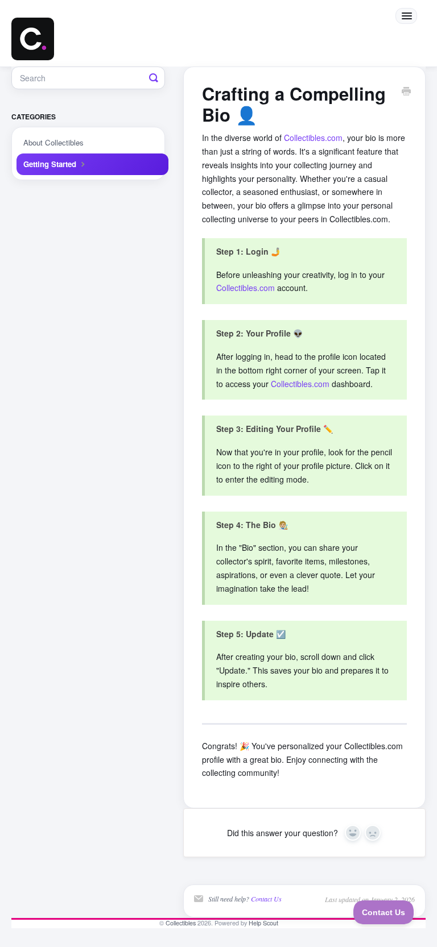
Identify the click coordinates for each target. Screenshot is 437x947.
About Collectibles (53, 142)
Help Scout (263, 923)
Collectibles (181, 923)
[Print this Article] (406, 92)
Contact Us (266, 898)
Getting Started (51, 164)
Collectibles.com (313, 137)
